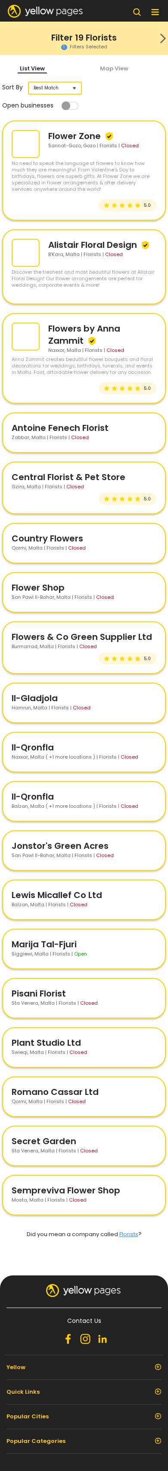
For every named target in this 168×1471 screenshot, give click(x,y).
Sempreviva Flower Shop (66, 1190)
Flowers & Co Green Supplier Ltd (82, 637)
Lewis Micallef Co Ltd (57, 895)
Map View (114, 68)
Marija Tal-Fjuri (44, 944)
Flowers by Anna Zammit (84, 335)
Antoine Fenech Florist (60, 428)
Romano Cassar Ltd (55, 1092)
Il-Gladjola (35, 698)
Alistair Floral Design (93, 245)
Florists (128, 1234)
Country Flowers (47, 538)
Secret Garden (44, 1141)
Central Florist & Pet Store (68, 477)
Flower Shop (38, 588)
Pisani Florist (39, 993)
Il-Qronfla (33, 747)
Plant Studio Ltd (46, 1043)
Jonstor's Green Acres (60, 846)
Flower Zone (75, 136)
